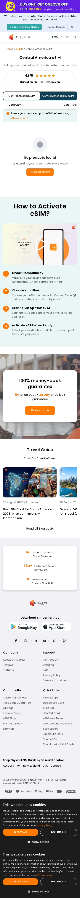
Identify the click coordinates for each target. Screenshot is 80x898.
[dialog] (40, 823)
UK (18, 766)
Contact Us (60, 660)
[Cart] (67, 36)
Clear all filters (40, 172)
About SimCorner (20, 660)
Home (9, 48)
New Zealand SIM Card (60, 723)
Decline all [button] (58, 832)
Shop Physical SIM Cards (60, 744)
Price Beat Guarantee (20, 703)
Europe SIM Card (60, 703)
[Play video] (40, 244)
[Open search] (75, 37)
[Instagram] (25, 640)
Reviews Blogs (20, 713)
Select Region (56, 27)
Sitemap (20, 729)
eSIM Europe (60, 697)
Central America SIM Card (58, 96)
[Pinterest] (64, 640)
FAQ (55, 670)
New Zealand (31, 766)
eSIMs (19, 48)
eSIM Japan (60, 729)
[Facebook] (16, 640)
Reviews (20, 665)
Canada (56, 766)
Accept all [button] (21, 832)
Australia (8, 766)
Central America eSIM (21, 96)
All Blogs (20, 708)
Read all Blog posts (40, 528)
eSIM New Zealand (60, 718)
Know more (40, 410)
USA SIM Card (60, 713)
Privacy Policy (60, 675)
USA (45, 766)
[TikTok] (54, 640)
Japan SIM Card (60, 734)
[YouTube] (45, 640)
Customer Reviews (20, 697)
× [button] (76, 4)
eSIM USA (60, 708)
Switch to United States (24, 27)
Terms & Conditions (60, 680)
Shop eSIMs (60, 739)
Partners (20, 670)
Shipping (60, 665)
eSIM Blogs (20, 718)
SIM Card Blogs (20, 723)
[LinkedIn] (35, 640)
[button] (40, 842)
